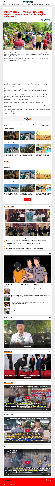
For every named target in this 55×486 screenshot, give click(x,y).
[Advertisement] (27, 71)
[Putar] (6, 409)
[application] (27, 398)
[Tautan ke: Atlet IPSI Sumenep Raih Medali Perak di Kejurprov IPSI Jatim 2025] (27, 222)
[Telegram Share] (47, 20)
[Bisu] (46, 409)
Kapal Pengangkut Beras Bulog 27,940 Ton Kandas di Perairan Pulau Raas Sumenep (11, 155)
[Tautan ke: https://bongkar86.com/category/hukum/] (50, 253)
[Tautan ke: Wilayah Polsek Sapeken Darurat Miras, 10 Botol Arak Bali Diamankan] (7, 291)
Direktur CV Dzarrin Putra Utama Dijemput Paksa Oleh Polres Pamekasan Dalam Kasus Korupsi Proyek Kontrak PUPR (30, 296)
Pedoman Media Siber (25, 484)
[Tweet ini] (45, 20)
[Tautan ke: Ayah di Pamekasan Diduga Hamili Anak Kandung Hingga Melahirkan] (27, 269)
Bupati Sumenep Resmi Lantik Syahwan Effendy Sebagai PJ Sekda (22, 375)
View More (27, 199)
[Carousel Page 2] (26, 346)
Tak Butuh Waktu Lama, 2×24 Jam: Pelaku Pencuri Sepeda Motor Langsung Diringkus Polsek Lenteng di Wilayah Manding (29, 303)
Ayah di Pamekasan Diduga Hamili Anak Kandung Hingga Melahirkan (22, 284)
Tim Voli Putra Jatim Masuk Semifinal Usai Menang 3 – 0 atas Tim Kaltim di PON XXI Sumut (26, 245)
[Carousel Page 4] (29, 346)
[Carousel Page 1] (24, 346)
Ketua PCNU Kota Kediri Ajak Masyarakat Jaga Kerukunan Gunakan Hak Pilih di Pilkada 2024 (25, 342)
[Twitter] (27, 119)
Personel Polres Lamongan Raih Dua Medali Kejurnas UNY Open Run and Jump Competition (26, 240)
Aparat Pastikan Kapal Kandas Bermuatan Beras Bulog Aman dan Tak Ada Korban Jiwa (27, 141)
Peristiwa (6, 20)
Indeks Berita (34, 484)
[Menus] (4, 1)
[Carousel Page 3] (27, 346)
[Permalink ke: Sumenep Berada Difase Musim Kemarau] (43, 135)
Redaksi (17, 484)
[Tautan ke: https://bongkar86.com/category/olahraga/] (50, 206)
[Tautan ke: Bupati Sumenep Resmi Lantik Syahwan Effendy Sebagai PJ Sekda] (27, 366)
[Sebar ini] (42, 20)
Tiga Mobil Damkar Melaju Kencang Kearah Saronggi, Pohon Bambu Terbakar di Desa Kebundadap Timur (27, 155)
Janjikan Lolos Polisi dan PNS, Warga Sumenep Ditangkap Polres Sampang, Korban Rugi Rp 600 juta (31, 309)
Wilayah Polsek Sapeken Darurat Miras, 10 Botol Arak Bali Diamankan (26, 288)
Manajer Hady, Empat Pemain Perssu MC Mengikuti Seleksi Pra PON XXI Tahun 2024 (24, 248)
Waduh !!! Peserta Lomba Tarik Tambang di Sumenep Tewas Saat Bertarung (11, 141)
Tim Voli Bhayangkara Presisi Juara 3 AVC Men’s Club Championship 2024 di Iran (24, 243)
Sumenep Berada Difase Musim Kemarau (43, 141)
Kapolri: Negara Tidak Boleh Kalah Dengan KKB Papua (14, 124)
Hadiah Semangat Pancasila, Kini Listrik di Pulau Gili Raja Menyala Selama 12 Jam (43, 155)
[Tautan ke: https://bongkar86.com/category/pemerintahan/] (50, 351)
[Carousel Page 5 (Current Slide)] (30, 346)
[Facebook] (25, 119)
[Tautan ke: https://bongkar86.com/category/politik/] (50, 318)
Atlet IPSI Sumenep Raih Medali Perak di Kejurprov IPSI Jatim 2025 (21, 238)
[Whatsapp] (49, 20)
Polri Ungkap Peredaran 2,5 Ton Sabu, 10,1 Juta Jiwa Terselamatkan (40, 124)
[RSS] (30, 119)
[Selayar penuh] (49, 409)
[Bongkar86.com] (28, 1)
